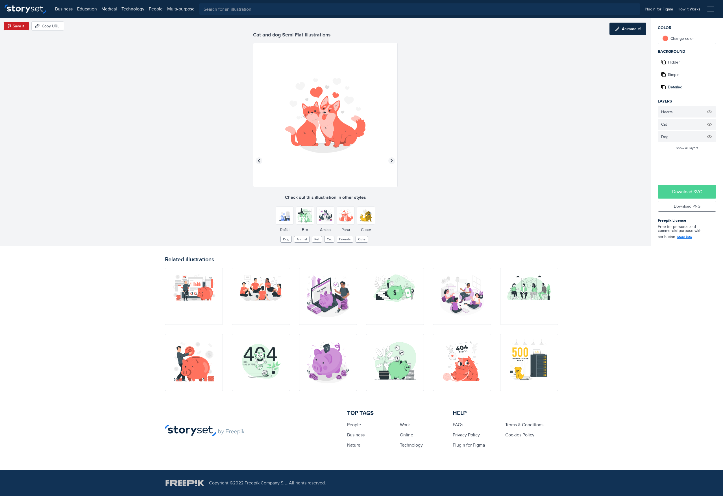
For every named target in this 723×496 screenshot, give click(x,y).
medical (109, 9)
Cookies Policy (519, 435)
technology (132, 9)
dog (286, 239)
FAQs (458, 424)
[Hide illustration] (709, 111)
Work (405, 424)
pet (316, 239)
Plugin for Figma (469, 445)
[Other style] (285, 215)
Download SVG (687, 191)
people (156, 9)
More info (684, 237)
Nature (353, 445)
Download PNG (687, 206)
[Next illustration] (391, 160)
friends (345, 239)
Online (406, 435)
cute (361, 239)
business (64, 9)
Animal (302, 239)
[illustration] (194, 296)
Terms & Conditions (524, 424)
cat (329, 239)
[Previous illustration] (259, 160)
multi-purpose (181, 9)
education (87, 9)
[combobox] (419, 9)
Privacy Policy (466, 435)
